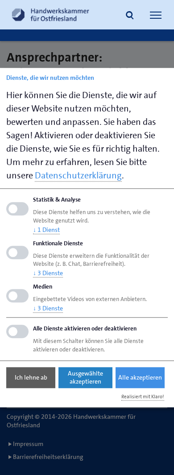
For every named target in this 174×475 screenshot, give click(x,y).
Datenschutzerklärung (78, 175)
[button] (130, 16)
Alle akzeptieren (140, 378)
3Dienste (48, 273)
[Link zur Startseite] (50, 14)
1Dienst (46, 230)
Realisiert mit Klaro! (142, 396)
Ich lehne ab (31, 378)
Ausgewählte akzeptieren (85, 378)
